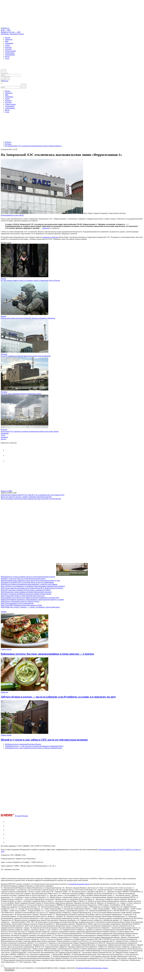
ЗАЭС (3, 435)
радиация (4, 437)
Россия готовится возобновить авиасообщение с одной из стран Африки (29, 584)
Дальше (4, 611)
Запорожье (5, 433)
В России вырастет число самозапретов (17, 603)
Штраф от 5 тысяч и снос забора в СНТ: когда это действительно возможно (44, 739)
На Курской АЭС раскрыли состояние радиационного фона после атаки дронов (30, 431)
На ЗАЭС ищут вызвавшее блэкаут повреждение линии (21, 394)
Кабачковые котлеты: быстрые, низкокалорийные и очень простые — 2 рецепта (47, 653)
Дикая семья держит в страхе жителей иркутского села (22, 596)
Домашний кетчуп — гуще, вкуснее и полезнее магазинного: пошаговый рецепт (34, 746)
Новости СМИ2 (6, 491)
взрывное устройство (50, 237)
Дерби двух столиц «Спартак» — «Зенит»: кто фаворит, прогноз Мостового (30, 607)
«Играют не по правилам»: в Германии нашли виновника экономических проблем (33, 586)
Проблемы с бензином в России (12, 34)
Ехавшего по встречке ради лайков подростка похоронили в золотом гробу (30, 597)
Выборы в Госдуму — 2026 (10, 32)
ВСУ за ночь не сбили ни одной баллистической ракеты (23, 578)
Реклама (25, 816)
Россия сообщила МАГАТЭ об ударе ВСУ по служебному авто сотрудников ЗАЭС (33, 495)
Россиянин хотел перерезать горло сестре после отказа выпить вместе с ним (30, 580)
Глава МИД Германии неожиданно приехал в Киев (21, 605)
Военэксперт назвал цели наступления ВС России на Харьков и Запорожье (28, 318)
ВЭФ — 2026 (5, 30)
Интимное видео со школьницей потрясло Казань (23, 744)
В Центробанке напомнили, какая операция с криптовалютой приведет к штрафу (32, 599)
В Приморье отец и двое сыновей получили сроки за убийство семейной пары (33, 748)
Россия (3, 278)
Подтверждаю (9, 970)
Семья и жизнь (6, 649)
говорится (45, 228)
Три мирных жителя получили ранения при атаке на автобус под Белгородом (31, 499)
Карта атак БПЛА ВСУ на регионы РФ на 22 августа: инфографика (27, 582)
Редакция (18, 816)
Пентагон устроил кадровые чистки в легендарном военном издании (28, 577)
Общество (4, 692)
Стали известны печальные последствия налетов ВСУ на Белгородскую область (32, 588)
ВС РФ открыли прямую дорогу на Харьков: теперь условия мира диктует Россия (30, 280)
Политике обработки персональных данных (92, 968)
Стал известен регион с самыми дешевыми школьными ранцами (26, 497)
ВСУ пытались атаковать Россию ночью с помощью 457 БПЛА (26, 590)
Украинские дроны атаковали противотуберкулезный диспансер (26, 592)
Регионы (4, 354)
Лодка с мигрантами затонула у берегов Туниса (20, 601)
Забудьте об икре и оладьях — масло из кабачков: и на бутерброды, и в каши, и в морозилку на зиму (58, 696)
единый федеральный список (79, 884)
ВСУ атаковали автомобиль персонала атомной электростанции (26, 594)
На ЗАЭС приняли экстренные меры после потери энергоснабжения (25, 356)
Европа (3, 316)
